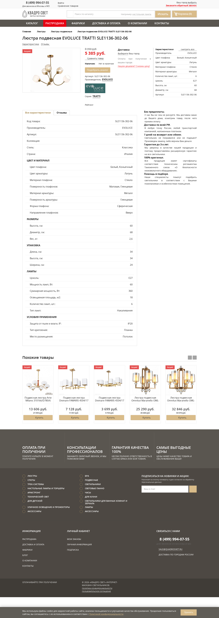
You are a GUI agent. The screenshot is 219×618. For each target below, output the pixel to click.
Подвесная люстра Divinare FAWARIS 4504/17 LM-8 (109, 399)
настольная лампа (141, 14)
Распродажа (54, 23)
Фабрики (78, 23)
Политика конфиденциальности (97, 588)
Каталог (32, 23)
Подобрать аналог (97, 70)
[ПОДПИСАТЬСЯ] (193, 489)
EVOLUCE (107, 79)
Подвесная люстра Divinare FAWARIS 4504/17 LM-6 (73, 399)
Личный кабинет (78, 531)
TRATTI (96, 96)
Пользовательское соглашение (96, 591)
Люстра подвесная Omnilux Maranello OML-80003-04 (145, 399)
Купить (39, 417)
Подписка (73, 549)
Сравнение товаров (67, 5)
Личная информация (79, 544)
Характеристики (30, 44)
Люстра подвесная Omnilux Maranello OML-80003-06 (181, 399)
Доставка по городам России (176, 554)
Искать (163, 14)
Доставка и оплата (106, 23)
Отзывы (45, 44)
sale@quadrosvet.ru (170, 549)
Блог (25, 555)
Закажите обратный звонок (181, 5)
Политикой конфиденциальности (106, 614)
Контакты (161, 23)
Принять (188, 612)
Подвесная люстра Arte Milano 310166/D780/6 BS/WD (38, 399)
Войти (60, 2)
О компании (137, 23)
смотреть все (187, 49)
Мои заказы (74, 539)
